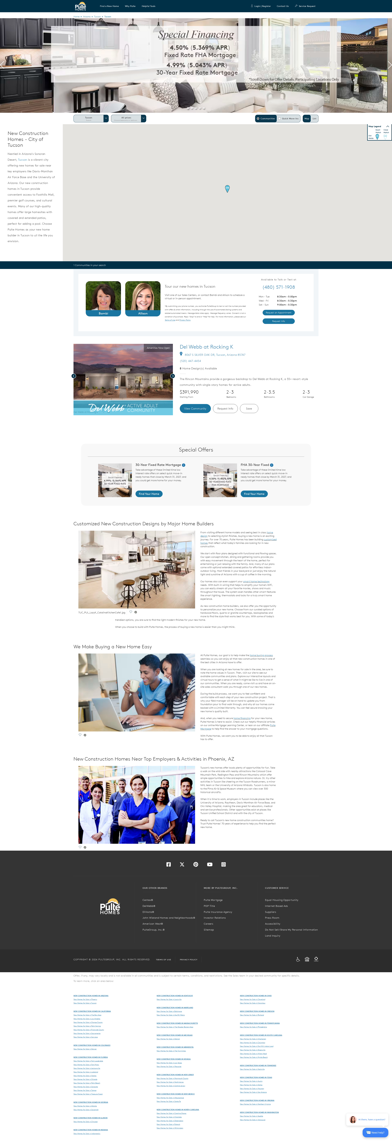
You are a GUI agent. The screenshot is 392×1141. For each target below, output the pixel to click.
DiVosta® (148, 911)
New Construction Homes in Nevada (174, 1059)
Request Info (225, 408)
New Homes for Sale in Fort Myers (86, 1065)
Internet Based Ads (276, 905)
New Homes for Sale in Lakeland (86, 1072)
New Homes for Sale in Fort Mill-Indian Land (256, 1046)
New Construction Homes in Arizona (91, 995)
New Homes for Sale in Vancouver (253, 1120)
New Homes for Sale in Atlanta (85, 1106)
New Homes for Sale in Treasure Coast (88, 1094)
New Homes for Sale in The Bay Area (87, 1015)
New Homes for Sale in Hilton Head (253, 1053)
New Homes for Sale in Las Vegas (169, 1063)
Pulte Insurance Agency (218, 911)
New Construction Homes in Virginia (257, 1100)
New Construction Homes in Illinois (90, 1118)
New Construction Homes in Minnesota (175, 1047)
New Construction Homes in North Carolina (178, 1109)
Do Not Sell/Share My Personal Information (291, 929)
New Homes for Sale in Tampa (85, 1090)
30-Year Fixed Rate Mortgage (159, 465)
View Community (195, 408)
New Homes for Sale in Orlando (85, 1079)
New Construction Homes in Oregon (257, 1011)
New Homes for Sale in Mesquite (169, 1066)
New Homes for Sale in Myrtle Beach (254, 1057)
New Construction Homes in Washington (259, 1112)
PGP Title (209, 905)
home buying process (261, 655)
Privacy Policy (189, 959)
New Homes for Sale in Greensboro (170, 1121)
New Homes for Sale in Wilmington (170, 1128)
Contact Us (283, 6)
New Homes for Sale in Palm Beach (87, 1083)
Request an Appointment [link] (279, 312)
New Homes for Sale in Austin (251, 1081)
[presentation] (2, 65)
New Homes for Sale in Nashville (252, 1069)
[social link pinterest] (108, 412)
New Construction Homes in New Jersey (175, 1074)
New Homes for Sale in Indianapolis (87, 1133)
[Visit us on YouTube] (210, 865)
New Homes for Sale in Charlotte (169, 1117)
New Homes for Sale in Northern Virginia (255, 1104)
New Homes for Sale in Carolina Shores (171, 1113)
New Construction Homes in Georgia (91, 1102)
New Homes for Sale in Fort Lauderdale (88, 1061)
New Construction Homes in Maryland (175, 1007)
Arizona (86, 16)
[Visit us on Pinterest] (195, 865)
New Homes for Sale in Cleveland (252, 999)
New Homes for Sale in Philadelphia (253, 1027)
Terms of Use (163, 959)
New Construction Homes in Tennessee (258, 1065)
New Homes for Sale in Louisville (169, 999)
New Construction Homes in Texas (256, 1077)
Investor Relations (215, 917)
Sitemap (209, 929)
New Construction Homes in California (92, 1011)
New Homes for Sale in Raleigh (168, 1124)
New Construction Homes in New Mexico (176, 1094)
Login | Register (262, 6)
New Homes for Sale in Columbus (252, 1003)
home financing (242, 718)
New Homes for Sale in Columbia (252, 1042)
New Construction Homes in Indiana (91, 1130)
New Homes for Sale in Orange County (88, 1022)
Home (76, 16)
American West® (153, 923)
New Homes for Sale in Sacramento (87, 1033)
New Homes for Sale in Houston (252, 1088)
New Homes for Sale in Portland (252, 1015)
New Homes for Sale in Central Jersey (171, 1086)
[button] (109, 6)
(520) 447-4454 (190, 361)
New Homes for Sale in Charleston (253, 1039)
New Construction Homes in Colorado (92, 1045)
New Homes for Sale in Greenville (252, 1050)
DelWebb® (149, 905)
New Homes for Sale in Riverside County (89, 1030)
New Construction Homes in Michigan (174, 1035)
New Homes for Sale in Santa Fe (169, 1101)
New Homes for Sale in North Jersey (170, 1082)
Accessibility (272, 923)
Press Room (272, 917)
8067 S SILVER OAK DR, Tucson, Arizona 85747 (215, 355)
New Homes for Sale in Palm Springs (87, 1026)
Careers (208, 923)
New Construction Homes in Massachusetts (177, 1023)
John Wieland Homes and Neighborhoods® (169, 917)
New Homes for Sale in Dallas (251, 1085)
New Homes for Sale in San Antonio (253, 1092)
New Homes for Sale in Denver (85, 1049)
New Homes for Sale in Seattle (251, 1116)
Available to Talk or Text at (278, 279)
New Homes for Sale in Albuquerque (170, 1098)
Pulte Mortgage (213, 899)
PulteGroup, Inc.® (154, 929)
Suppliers (270, 911)
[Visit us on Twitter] (182, 865)
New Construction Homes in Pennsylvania (260, 1023)
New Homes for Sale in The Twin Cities (171, 1051)
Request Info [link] (278, 321)
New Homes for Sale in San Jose (86, 1037)
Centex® (148, 899)
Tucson (97, 16)
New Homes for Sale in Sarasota (86, 1087)
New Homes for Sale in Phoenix (85, 999)
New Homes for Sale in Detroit (168, 1039)
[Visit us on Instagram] (223, 865)
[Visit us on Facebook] (168, 865)
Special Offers (196, 449)
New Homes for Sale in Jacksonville (87, 1068)
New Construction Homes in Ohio (256, 995)
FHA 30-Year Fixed (255, 465)
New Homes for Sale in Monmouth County (172, 1078)
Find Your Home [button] (149, 494)
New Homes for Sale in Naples (85, 1076)
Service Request (307, 6)
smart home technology (256, 581)
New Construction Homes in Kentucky (175, 995)
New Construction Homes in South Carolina (261, 1035)
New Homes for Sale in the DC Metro (171, 1015)
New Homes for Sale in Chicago (86, 1121)
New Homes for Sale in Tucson (85, 1003)
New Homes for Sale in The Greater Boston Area (175, 1027)
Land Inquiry (272, 935)
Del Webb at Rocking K (206, 347)
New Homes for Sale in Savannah (86, 1110)
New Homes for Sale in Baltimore (169, 1011)
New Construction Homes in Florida (91, 1057)
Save (249, 408)
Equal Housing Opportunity (281, 899)
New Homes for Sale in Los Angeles (87, 1019)
